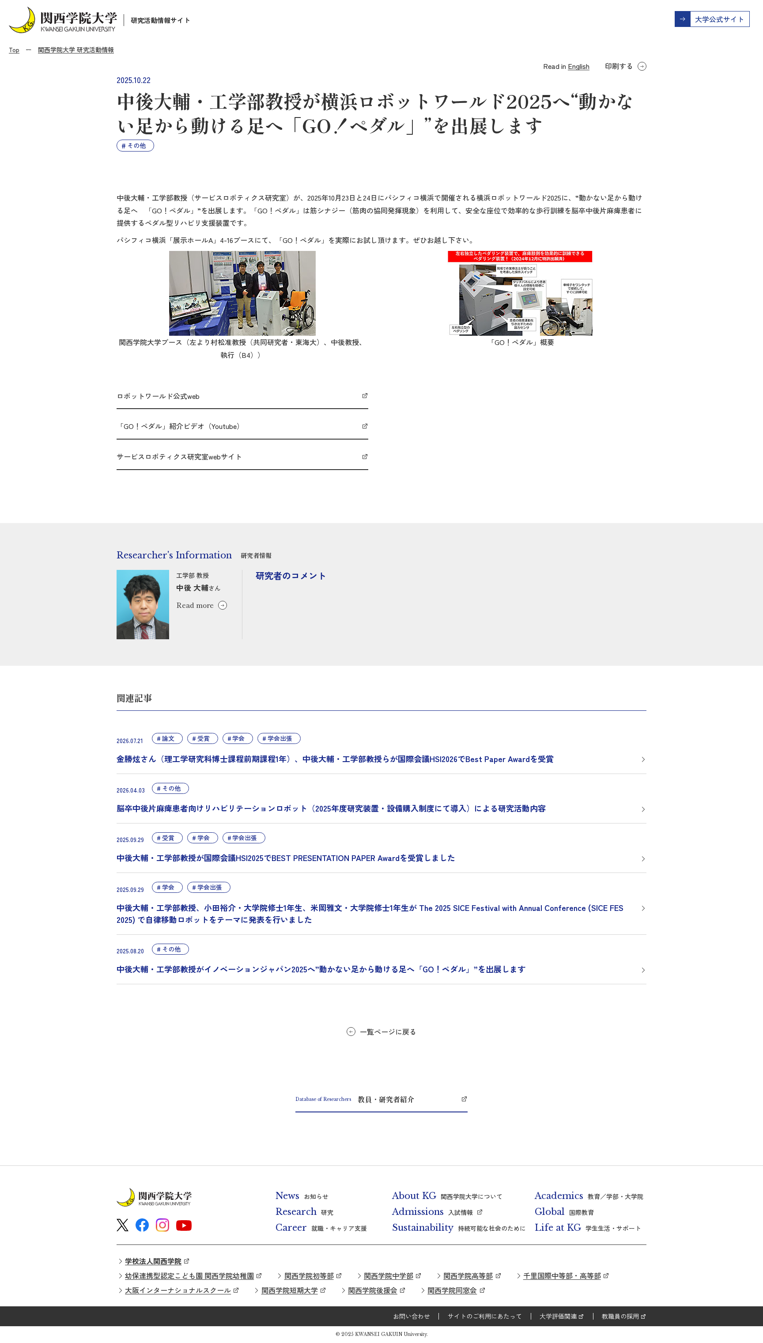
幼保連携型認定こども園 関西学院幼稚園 (189, 1275)
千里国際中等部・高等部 (562, 1275)
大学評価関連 (558, 1316)
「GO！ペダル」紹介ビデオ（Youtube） (180, 426)
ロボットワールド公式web (158, 396)
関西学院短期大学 (289, 1290)
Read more (195, 604)
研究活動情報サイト (160, 20)
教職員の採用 (620, 1316)
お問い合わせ (411, 1316)
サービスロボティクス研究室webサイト (179, 456)
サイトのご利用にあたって (485, 1316)
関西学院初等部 (309, 1275)
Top (14, 49)
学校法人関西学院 (153, 1261)
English (578, 66)
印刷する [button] (619, 66)
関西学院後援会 (372, 1290)
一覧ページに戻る (388, 1031)
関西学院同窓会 (452, 1290)
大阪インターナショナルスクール (178, 1290)
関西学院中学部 (388, 1275)
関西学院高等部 (468, 1275)
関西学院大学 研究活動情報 (76, 49)
